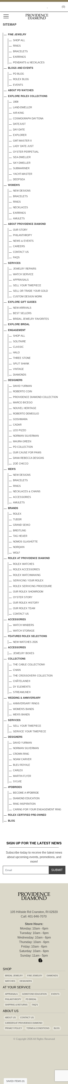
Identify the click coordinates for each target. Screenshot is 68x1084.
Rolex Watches (23, 564)
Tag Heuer (20, 536)
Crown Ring (21, 753)
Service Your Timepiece (29, 731)
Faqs (16, 257)
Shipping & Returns (16, 1005)
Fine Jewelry (17, 34)
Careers (19, 246)
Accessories (22, 497)
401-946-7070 (37, 916)
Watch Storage (24, 630)
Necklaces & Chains (26, 491)
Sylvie (17, 781)
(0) (63, 6)
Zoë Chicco (20, 463)
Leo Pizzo (19, 430)
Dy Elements (22, 686)
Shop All (19, 40)
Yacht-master (22, 174)
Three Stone (22, 358)
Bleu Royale (21, 765)
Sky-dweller (21, 162)
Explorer (19, 135)
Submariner (21, 168)
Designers (15, 380)
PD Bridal (31, 999)
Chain (17, 670)
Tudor (17, 519)
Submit (57, 870)
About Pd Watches (21, 90)
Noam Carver (22, 759)
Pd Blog (18, 73)
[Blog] (40, 961)
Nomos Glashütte (25, 541)
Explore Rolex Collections (27, 96)
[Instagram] (34, 961)
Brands (13, 508)
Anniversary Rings (26, 703)
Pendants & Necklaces (29, 62)
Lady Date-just (23, 146)
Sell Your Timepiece (27, 285)
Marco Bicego (22, 402)
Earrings (19, 56)
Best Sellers (22, 313)
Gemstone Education (34, 994)
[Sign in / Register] (52, 6)
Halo (16, 352)
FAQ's (35, 1005)
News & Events (23, 240)
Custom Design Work (27, 296)
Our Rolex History (26, 602)
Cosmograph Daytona (28, 118)
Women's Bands (23, 709)
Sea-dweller (22, 157)
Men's (12, 469)
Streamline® (22, 692)
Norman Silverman (26, 435)
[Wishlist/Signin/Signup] (46, 6)
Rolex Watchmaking (27, 575)
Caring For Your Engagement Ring (37, 809)
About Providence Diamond (27, 224)
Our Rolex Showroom (28, 591)
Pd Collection (23, 446)
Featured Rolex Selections (27, 636)
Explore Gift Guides (22, 302)
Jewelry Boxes (23, 653)
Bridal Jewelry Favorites (31, 318)
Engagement (17, 330)
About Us (10, 1017)
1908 (15, 101)
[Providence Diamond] (37, 16)
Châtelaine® (21, 681)
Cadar (17, 424)
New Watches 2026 (25, 642)
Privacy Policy (13, 1028)
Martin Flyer (22, 776)
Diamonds (19, 374)
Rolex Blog (21, 79)
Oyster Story (22, 597)
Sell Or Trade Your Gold (30, 290)
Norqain (18, 547)
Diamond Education (26, 798)
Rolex (17, 513)
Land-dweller (22, 107)
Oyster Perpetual (26, 151)
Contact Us (21, 252)
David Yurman (22, 386)
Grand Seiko (21, 524)
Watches (10, 981)
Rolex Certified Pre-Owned (27, 815)
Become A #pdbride (26, 792)
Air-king (18, 112)
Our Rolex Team (24, 608)
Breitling (19, 530)
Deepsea (19, 179)
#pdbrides (15, 787)
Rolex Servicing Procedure (32, 586)
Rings (17, 45)
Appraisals (21, 279)
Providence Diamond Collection (35, 397)
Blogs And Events (20, 68)
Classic (18, 346)
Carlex (18, 770)
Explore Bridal (19, 324)
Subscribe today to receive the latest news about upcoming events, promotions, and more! (34, 857)
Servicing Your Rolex (28, 580)
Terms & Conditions (37, 1028)
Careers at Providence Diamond (23, 1023)
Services (14, 263)
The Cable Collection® (29, 664)
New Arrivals (22, 307)
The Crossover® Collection (33, 675)
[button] (38, 6)
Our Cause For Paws (27, 452)
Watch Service (23, 274)
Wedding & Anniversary (24, 698)
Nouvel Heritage (24, 408)
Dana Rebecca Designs (28, 458)
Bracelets (20, 51)
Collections (17, 659)
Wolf (16, 552)
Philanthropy (22, 235)
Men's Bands (21, 714)
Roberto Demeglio (26, 413)
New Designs (22, 190)
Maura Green (22, 441)
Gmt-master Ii (22, 140)
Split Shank (21, 363)
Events (18, 84)
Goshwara (20, 419)
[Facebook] (27, 961)
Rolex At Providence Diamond (29, 558)
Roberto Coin (22, 391)
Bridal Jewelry (14, 975)
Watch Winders (23, 625)
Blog (11, 821)
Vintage (18, 369)
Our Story (20, 229)
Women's (14, 185)
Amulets (19, 218)
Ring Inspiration (24, 803)
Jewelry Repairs (24, 268)
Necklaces (20, 207)
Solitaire (19, 341)
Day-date (19, 129)
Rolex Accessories (26, 569)
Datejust (19, 124)
